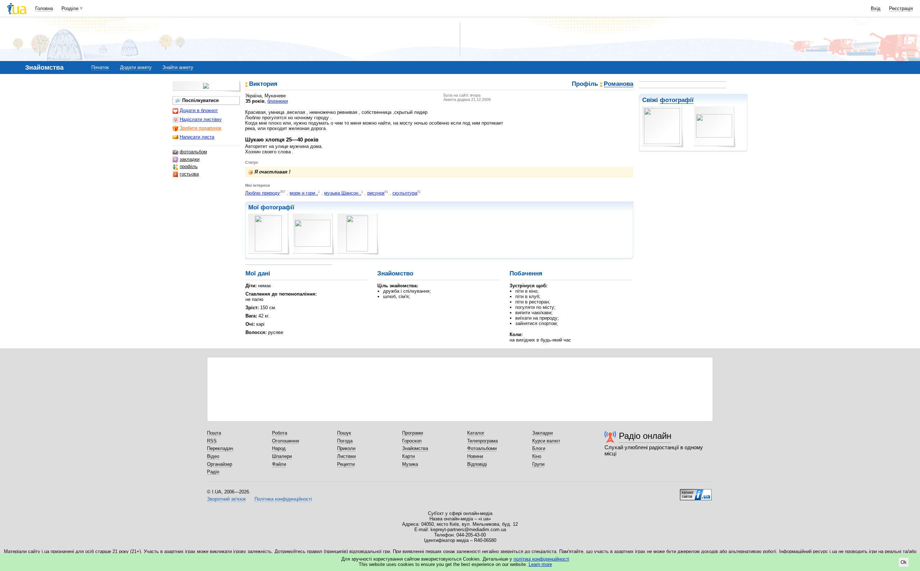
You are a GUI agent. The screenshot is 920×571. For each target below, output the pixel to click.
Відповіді (477, 464)
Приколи (346, 448)
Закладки (542, 433)
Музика (410, 464)
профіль (189, 166)
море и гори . (304, 193)
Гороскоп (412, 441)
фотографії (677, 100)
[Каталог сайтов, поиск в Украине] (696, 492)
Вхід (875, 8)
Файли (279, 464)
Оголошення (285, 441)
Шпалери (282, 456)
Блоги (538, 448)
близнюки (277, 101)
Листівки (346, 456)
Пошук (344, 433)
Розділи (69, 8)
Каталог (475, 433)
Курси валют (546, 441)
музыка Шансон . (342, 193)
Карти (408, 456)
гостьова (189, 174)
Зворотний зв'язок (226, 499)
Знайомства (415, 448)
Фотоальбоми (482, 448)
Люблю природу (262, 193)
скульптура (404, 193)
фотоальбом (193, 151)
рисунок (376, 193)
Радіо (213, 471)
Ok (904, 562)
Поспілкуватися (200, 100)
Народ (279, 448)
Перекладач (220, 448)
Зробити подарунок (200, 128)
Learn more (540, 564)
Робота (279, 433)
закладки (189, 159)
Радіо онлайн (645, 436)
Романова (618, 84)
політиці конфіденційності (541, 559)
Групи (538, 464)
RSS (212, 441)
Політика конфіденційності (283, 499)
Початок (100, 67)
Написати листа (197, 137)
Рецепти (346, 464)
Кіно (536, 456)
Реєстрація (901, 8)
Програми (412, 433)
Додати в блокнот (199, 110)
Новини (475, 456)
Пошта (214, 433)
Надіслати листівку (201, 119)
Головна (44, 8)
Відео (213, 456)
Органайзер (219, 464)
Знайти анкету (177, 67)
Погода (345, 441)
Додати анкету (136, 67)
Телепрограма (482, 441)
